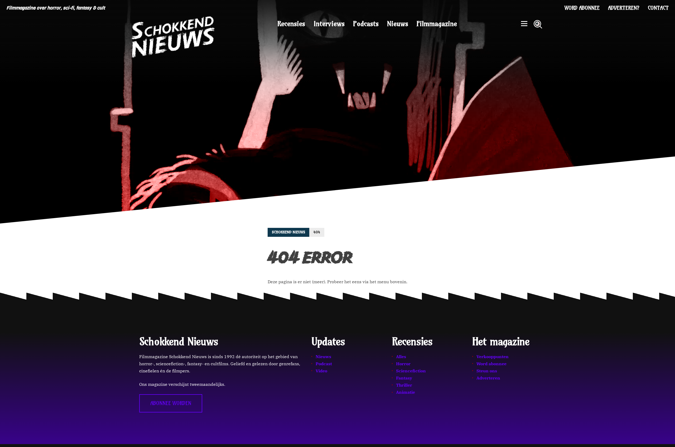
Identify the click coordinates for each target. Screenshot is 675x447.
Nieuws (397, 24)
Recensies (291, 24)
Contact (658, 8)
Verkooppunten (492, 356)
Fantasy (404, 378)
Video (321, 370)
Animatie (405, 392)
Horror (403, 363)
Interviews (329, 24)
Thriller (404, 385)
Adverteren (488, 378)
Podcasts (366, 24)
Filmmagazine (437, 24)
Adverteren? (623, 8)
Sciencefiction (411, 370)
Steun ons (486, 370)
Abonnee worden (170, 403)
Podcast (324, 363)
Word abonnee (582, 8)
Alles (401, 356)
